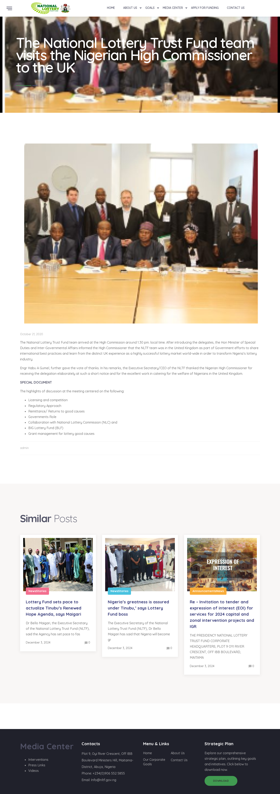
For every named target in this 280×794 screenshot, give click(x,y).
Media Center (173, 8)
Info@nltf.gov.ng (103, 780)
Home (111, 8)
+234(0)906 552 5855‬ (109, 773)
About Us (130, 8)
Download (221, 780)
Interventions (38, 760)
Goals (150, 8)
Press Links (36, 765)
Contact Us (236, 8)
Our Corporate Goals (154, 762)
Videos (33, 771)
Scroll (276, 3)
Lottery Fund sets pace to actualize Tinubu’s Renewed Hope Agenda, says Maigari (53, 608)
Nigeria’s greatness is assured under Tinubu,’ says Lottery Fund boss (138, 608)
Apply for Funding (205, 8)
